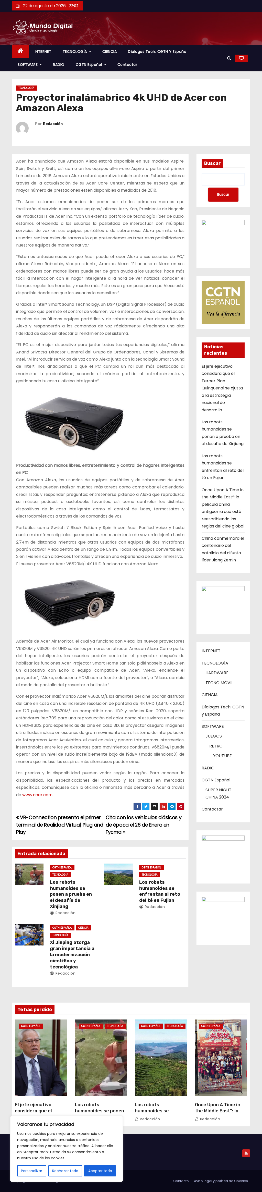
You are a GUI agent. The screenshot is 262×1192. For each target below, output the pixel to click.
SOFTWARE (28, 64)
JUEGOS (213, 736)
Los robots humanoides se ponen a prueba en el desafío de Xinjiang (71, 894)
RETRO (216, 746)
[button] (229, 58)
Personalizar (31, 1170)
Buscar (212, 163)
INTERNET (43, 51)
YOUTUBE (222, 756)
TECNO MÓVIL (219, 683)
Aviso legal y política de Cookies (221, 1180)
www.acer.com (37, 795)
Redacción (53, 124)
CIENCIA (109, 51)
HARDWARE (216, 673)
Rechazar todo (65, 1170)
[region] (66, 1149)
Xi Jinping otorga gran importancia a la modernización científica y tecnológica (72, 955)
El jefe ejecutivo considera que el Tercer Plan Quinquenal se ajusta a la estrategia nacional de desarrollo (222, 388)
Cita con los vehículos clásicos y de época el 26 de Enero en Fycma (143, 824)
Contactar (127, 64)
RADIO (58, 64)
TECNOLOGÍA (75, 51)
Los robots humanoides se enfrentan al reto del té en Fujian (159, 891)
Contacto (181, 1180)
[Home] (20, 51)
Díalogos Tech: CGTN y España (157, 51)
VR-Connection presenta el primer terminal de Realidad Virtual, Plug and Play (59, 824)
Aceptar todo (100, 1170)
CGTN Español (89, 64)
